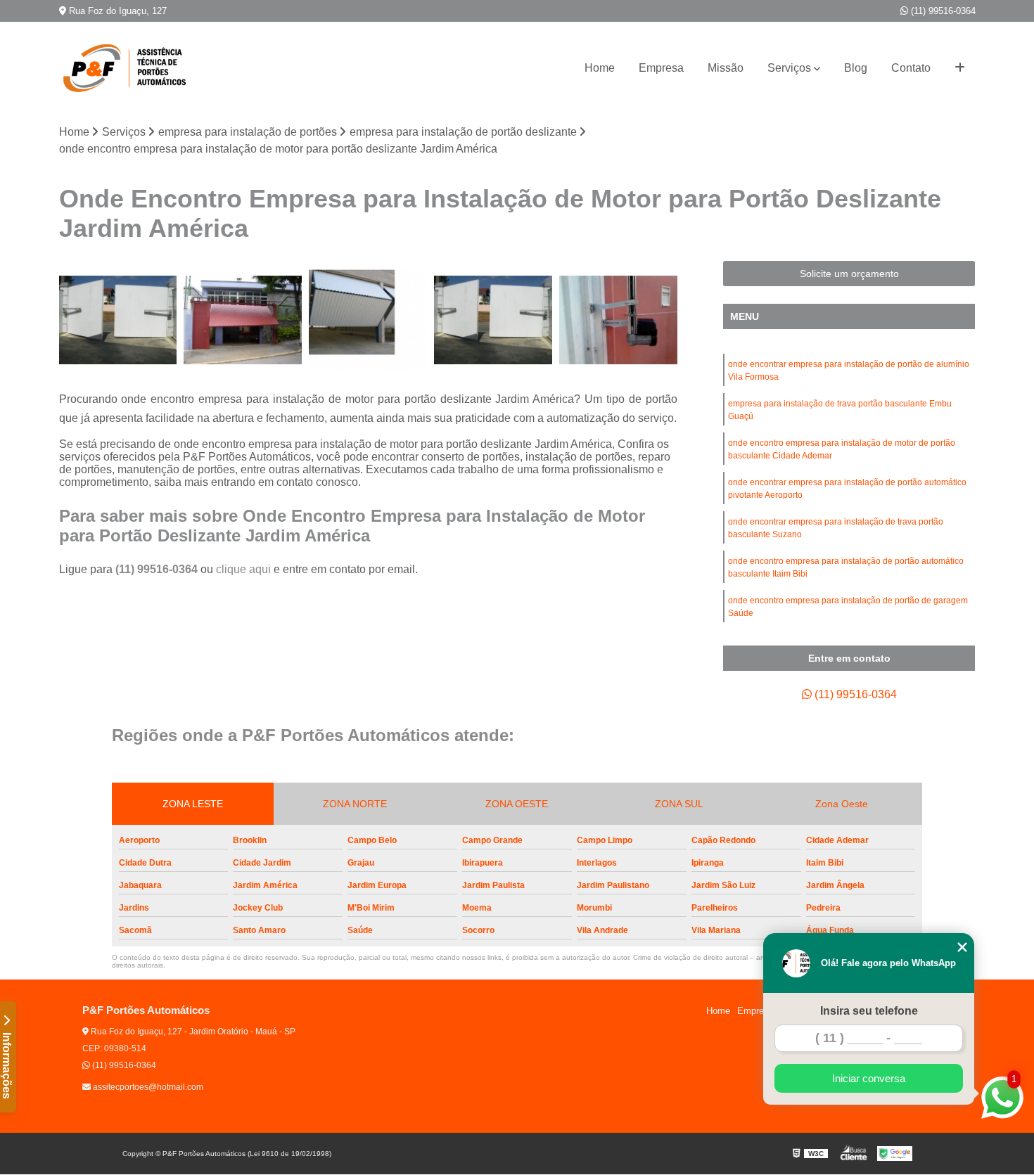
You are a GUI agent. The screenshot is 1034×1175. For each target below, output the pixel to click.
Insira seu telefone (869, 1011)
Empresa (661, 68)
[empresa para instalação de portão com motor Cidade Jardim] (118, 320)
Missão (725, 68)
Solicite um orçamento (849, 273)
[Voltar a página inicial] (129, 68)
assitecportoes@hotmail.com (147, 1087)
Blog (855, 68)
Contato (911, 68)
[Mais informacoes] (960, 68)
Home (600, 68)
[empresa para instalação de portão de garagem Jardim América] (618, 320)
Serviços (789, 68)
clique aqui (243, 569)
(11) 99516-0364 (942, 11)
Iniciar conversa (868, 1078)
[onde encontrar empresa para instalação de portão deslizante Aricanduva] (493, 320)
